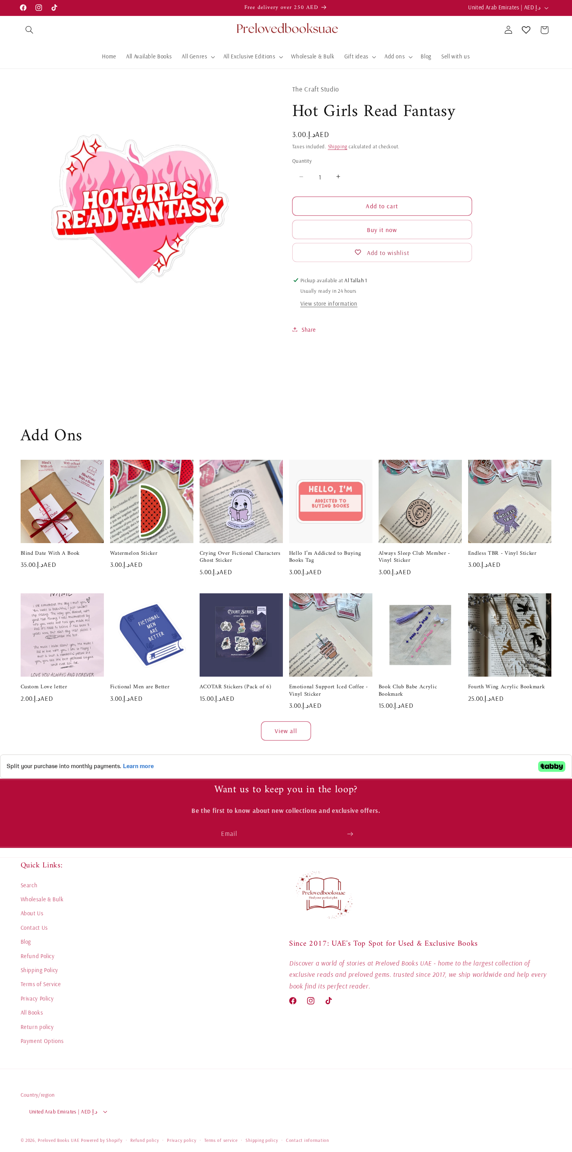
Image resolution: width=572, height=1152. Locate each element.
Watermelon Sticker (134, 553)
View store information (329, 303)
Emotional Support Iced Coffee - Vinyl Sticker (328, 691)
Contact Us (34, 927)
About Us (32, 913)
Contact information (307, 1140)
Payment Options (42, 1041)
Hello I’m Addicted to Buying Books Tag (325, 557)
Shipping (337, 146)
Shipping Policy (39, 970)
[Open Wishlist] (526, 30)
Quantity (302, 160)
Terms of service (221, 1140)
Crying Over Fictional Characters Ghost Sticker (240, 557)
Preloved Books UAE (58, 1140)
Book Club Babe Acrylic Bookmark (408, 691)
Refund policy (144, 1140)
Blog (26, 941)
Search (29, 885)
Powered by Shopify (101, 1140)
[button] (30, 30)
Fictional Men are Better (140, 687)
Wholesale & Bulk (42, 899)
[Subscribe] (350, 833)
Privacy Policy (37, 998)
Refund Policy (38, 956)
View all (286, 731)
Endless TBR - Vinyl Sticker (502, 553)
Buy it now (382, 229)
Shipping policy (262, 1140)
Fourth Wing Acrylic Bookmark (506, 687)
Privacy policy (181, 1140)
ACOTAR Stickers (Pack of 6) (236, 687)
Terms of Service (41, 984)
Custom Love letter (44, 687)
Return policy (37, 1027)
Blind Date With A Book (50, 553)
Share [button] (309, 329)
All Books (32, 1012)
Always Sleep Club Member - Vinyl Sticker (414, 557)
